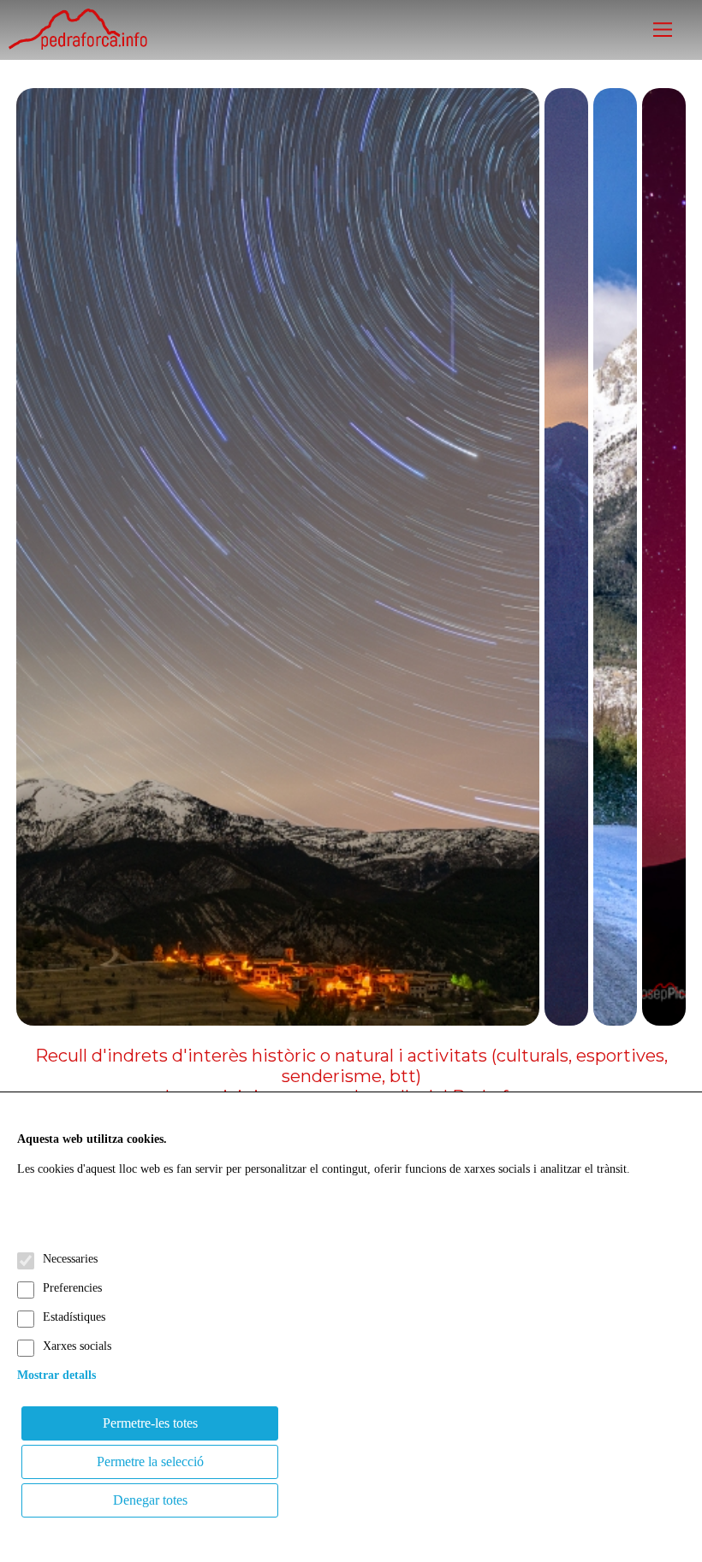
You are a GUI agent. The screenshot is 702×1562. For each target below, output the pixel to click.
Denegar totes (150, 1500)
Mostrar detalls (56, 1375)
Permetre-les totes (150, 1423)
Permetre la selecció (150, 1461)
